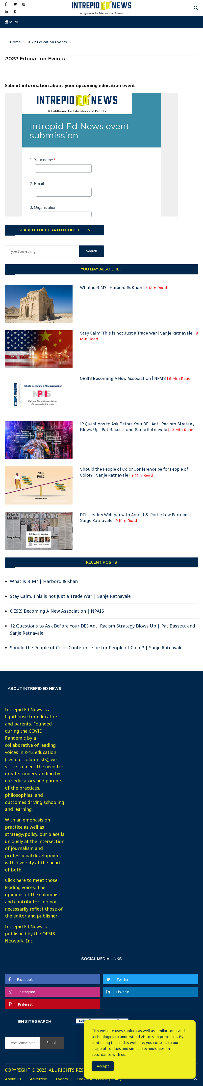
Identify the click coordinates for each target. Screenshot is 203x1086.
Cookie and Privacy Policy (99, 1079)
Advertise (38, 1079)
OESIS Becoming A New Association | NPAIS (135, 378)
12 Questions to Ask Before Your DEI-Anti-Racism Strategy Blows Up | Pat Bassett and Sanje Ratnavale (137, 426)
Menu (14, 22)
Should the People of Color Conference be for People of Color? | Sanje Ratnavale (134, 472)
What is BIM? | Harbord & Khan (123, 287)
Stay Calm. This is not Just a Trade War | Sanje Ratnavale (70, 596)
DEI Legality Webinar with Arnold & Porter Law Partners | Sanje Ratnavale (135, 517)
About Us (13, 1079)
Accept (103, 1065)
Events (62, 1079)
